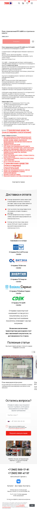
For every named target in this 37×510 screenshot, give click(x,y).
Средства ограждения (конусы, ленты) (17, 170)
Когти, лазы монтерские (12, 161)
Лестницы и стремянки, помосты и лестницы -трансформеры (19, 158)
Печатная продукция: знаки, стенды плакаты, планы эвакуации (19, 156)
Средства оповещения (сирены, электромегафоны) (14, 172)
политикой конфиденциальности (17, 428)
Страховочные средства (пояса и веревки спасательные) (16, 131)
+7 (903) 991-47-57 (18, 473)
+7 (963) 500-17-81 (18, 469)
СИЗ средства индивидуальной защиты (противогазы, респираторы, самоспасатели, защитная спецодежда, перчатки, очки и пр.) (19, 147)
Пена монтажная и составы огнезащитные (18, 176)
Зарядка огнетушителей (12, 144)
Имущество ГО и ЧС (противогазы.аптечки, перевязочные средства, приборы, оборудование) (18, 152)
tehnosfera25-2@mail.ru (18, 477)
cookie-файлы (21, 504)
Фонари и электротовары (12, 174)
